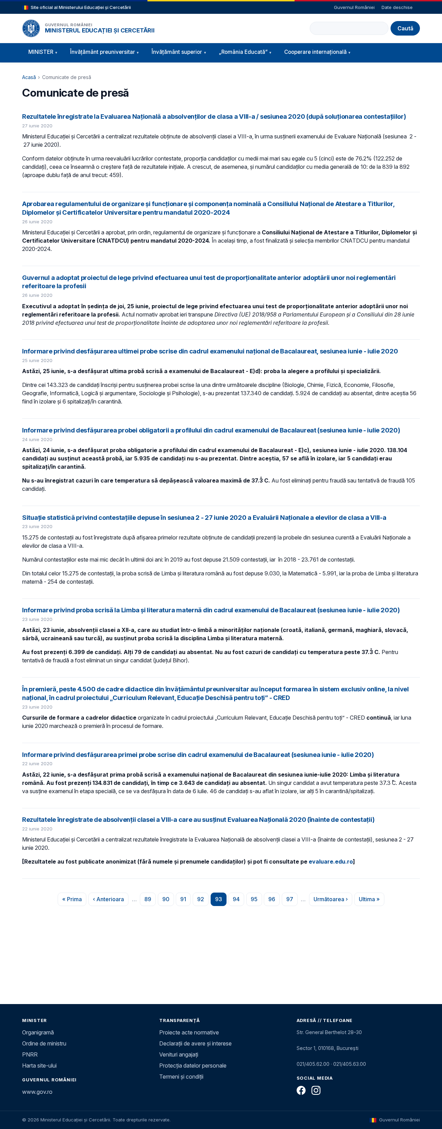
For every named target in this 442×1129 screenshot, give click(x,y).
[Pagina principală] (31, 28)
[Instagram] (315, 1090)
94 (238, 901)
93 (221, 901)
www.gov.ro (37, 1091)
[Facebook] (301, 1090)
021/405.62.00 (313, 1064)
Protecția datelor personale (193, 1065)
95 (256, 901)
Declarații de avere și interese (195, 1043)
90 (168, 901)
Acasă (29, 77)
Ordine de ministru (44, 1043)
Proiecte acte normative (189, 1032)
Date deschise (397, 7)
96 (274, 901)
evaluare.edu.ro (331, 861)
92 (203, 901)
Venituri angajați (178, 1054)
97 (292, 901)
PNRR (30, 1054)
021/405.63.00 (349, 1064)
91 (185, 901)
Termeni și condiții (181, 1076)
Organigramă (38, 1032)
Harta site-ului (39, 1065)
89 (150, 901)
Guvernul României (354, 7)
